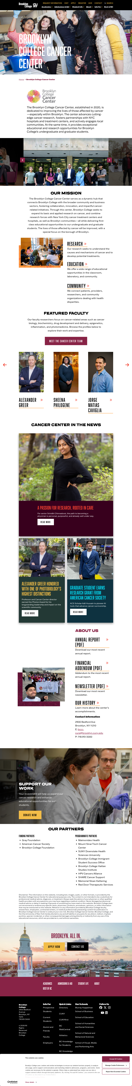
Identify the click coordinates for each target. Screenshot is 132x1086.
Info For (98, 7)
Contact (98, 3)
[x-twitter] (105, 1007)
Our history (85, 703)
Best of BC (108, 7)
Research (75, 244)
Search (110, 3)
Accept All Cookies (115, 1059)
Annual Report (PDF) (87, 642)
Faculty (46, 1036)
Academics (46, 7)
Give (90, 3)
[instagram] (109, 1007)
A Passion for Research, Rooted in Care (65, 507)
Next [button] (109, 160)
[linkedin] (106, 1012)
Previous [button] (22, 160)
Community (76, 286)
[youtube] (102, 1012)
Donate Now (30, 815)
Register (82, 3)
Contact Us (78, 946)
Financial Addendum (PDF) (88, 665)
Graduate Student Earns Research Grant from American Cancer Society (88, 592)
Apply (73, 3)
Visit (66, 3)
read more (46, 522)
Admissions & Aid (61, 7)
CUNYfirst (64, 1019)
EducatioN (75, 264)
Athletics (63, 1035)
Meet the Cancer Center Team (66, 341)
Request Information (52, 3)
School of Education (84, 1017)
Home (21, 79)
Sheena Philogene (62, 402)
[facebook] (100, 1007)
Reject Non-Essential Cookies (116, 1071)
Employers (48, 1042)
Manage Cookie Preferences (114, 1065)
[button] (5, 365)
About (88, 7)
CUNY (62, 1013)
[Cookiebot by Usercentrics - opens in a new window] (12, 1082)
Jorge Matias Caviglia (95, 405)
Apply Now (54, 946)
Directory (63, 1007)
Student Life (77, 7)
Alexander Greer (28, 402)
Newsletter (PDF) (90, 686)
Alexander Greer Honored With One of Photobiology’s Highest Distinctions (41, 588)
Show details (29, 1082)
